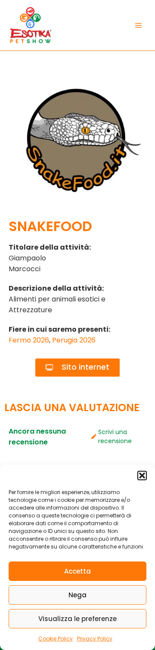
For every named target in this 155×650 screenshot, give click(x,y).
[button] (142, 475)
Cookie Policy (55, 638)
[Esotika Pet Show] (30, 25)
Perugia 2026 (74, 340)
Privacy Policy (94, 638)
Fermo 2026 (29, 340)
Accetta (77, 571)
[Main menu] (138, 25)
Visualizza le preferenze (77, 618)
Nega (77, 594)
